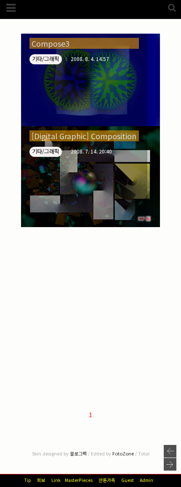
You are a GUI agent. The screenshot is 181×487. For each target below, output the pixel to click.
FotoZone (123, 453)
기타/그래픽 (45, 59)
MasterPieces (79, 480)
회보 (41, 480)
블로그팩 (78, 453)
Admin (146, 480)
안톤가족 (106, 480)
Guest (127, 480)
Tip (27, 480)
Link (56, 480)
